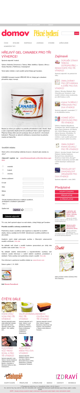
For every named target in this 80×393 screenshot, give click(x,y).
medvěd (10, 166)
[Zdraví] (66, 376)
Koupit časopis (67, 192)
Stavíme (51, 43)
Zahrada (40, 43)
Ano (3, 204)
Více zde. (17, 241)
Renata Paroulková (11, 284)
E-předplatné (66, 199)
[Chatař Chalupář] (13, 376)
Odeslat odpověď (12, 216)
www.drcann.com (38, 260)
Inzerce (49, 383)
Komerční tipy (9, 46)
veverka (10, 174)
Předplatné (66, 195)
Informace (72, 383)
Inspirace (28, 43)
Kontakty (60, 383)
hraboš (9, 170)
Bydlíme (16, 43)
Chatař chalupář (33, 25)
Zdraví (50, 25)
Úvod (6, 43)
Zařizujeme (63, 43)
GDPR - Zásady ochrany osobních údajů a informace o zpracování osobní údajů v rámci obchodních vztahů (40, 391)
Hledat (77, 33)
